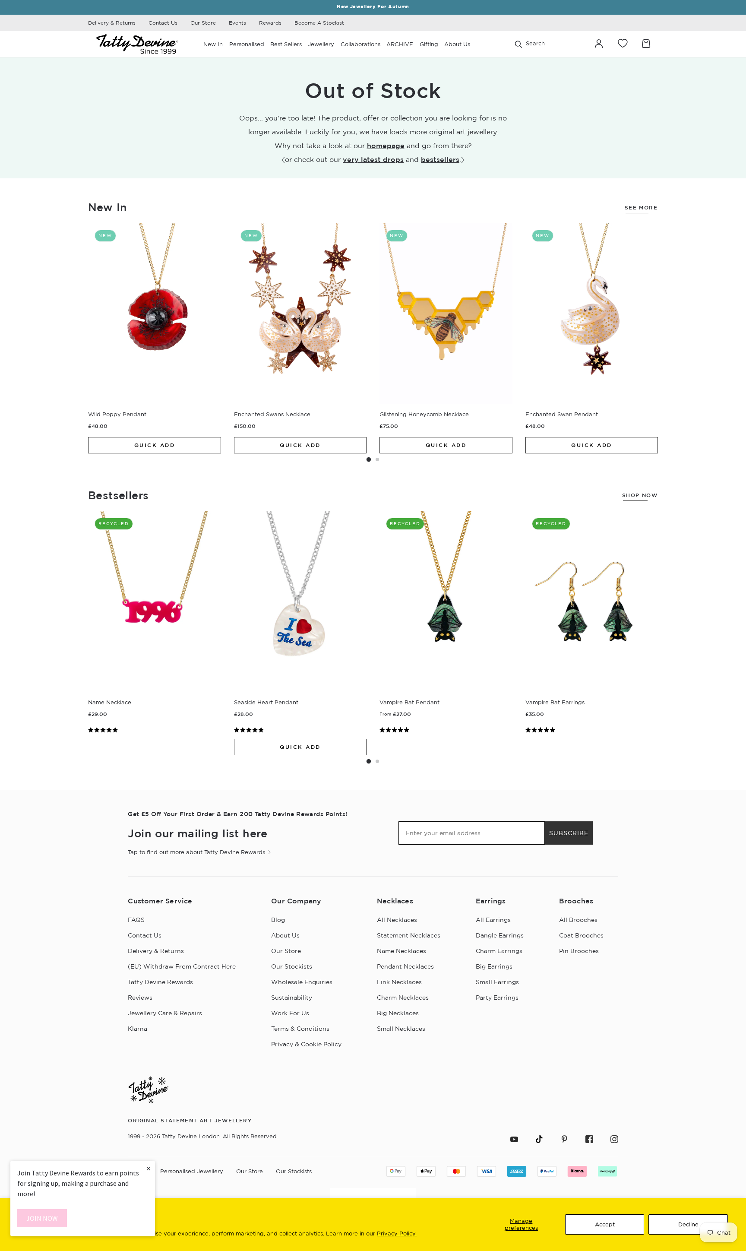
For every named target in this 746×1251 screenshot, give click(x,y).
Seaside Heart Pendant (266, 702)
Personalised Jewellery (191, 1171)
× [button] (148, 1168)
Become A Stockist (319, 22)
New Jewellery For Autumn (373, 6)
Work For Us (290, 1013)
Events (237, 22)
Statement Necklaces (408, 935)
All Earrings (493, 919)
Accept (605, 1224)
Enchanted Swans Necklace (272, 414)
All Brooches (578, 919)
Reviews (140, 997)
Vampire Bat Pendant (409, 702)
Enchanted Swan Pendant (561, 414)
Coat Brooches (581, 935)
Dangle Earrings (500, 935)
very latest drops (373, 159)
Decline (688, 1224)
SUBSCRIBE (568, 833)
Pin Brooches (579, 950)
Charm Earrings (499, 950)
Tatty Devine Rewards (160, 982)
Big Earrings (494, 966)
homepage (386, 145)
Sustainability (291, 997)
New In (213, 44)
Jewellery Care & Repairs (165, 1013)
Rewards (270, 22)
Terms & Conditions (300, 1028)
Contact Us (163, 22)
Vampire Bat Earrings (555, 702)
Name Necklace (109, 702)
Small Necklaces (401, 1028)
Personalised (246, 44)
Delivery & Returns (112, 22)
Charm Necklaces (403, 997)
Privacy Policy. (397, 1233)
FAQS (136, 919)
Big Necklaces (398, 1013)
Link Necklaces (399, 982)
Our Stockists (291, 966)
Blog (278, 919)
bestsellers (440, 159)
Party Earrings (497, 997)
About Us (285, 935)
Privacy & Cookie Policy (306, 1044)
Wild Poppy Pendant (117, 414)
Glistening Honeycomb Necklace (424, 414)
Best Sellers (286, 44)
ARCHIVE (399, 44)
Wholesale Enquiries (301, 982)
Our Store (203, 22)
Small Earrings (497, 982)
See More (641, 207)
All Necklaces (397, 919)
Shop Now (639, 495)
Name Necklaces (401, 950)
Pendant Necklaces (405, 966)
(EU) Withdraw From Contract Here (182, 966)
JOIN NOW (42, 1218)
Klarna (137, 1028)
